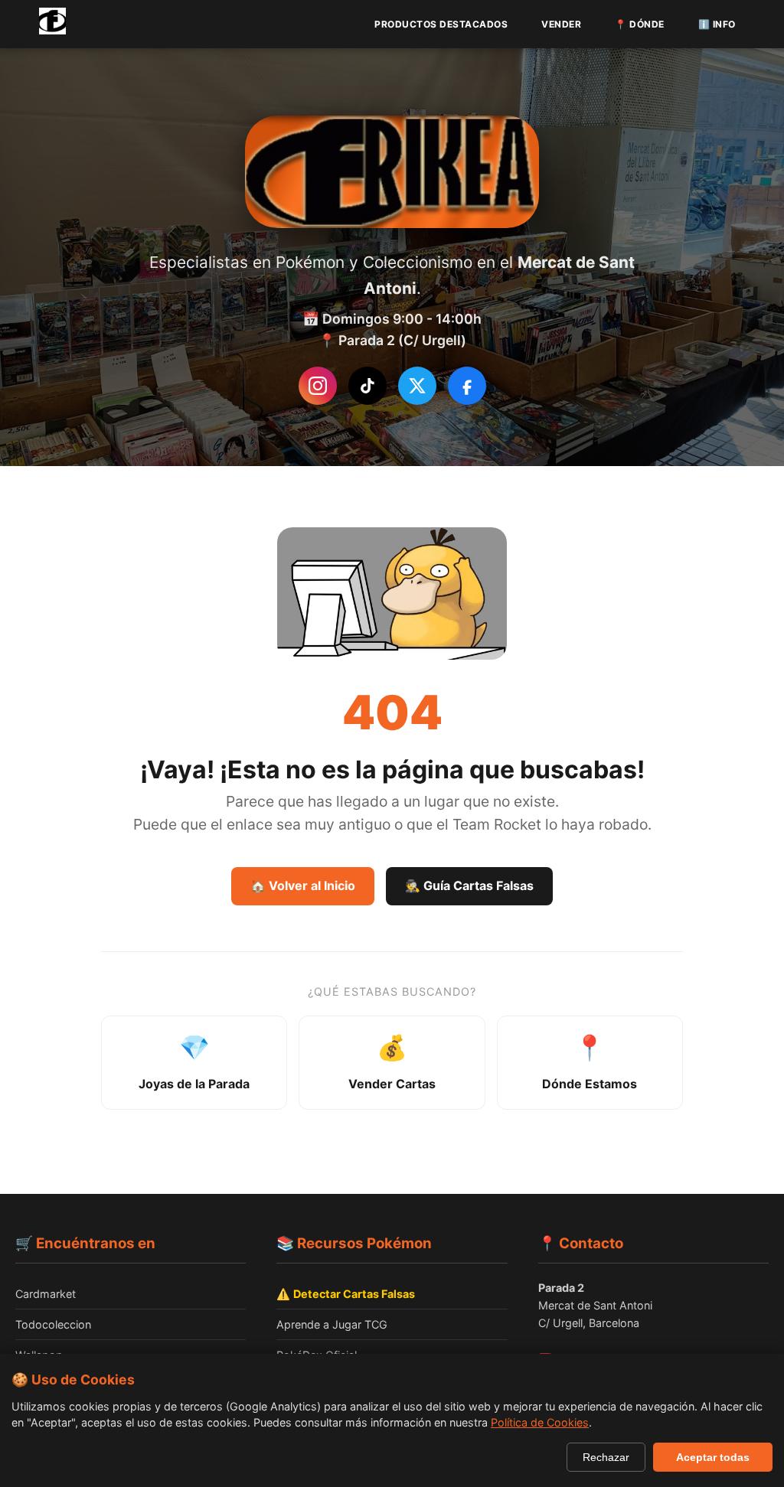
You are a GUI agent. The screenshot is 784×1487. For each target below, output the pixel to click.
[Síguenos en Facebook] (467, 386)
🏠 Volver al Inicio (302, 885)
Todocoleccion (53, 1324)
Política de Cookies (540, 1422)
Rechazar (606, 1457)
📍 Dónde (640, 24)
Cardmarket (45, 1293)
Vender (561, 24)
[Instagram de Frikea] (318, 386)
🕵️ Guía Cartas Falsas (469, 885)
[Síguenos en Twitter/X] (417, 386)
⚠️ (345, 1293)
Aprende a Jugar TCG (331, 1324)
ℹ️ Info (717, 24)
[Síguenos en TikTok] (367, 386)
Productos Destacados (441, 24)
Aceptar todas (713, 1457)
